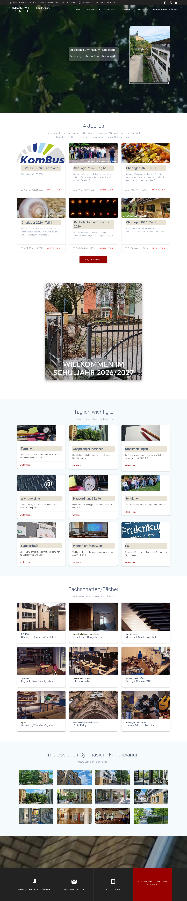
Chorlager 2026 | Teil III (141, 168)
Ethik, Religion (81, 725)
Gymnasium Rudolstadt (30, 9)
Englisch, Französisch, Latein (37, 681)
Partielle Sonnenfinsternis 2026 (92, 224)
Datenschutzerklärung (165, 9)
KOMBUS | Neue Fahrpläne (40, 168)
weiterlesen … (26, 465)
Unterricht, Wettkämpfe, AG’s (37, 725)
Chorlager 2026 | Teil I (141, 222)
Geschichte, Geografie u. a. (88, 637)
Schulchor (110, 9)
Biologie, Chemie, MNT (139, 681)
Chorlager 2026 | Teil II (37, 222)
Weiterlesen (54, 190)
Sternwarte (126, 9)
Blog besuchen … (93, 259)
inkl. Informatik (81, 681)
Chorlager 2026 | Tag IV (90, 168)
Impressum (142, 9)
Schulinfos (92, 9)
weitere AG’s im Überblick (140, 725)
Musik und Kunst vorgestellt (141, 637)
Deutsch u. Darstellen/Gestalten (38, 637)
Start (79, 9)
